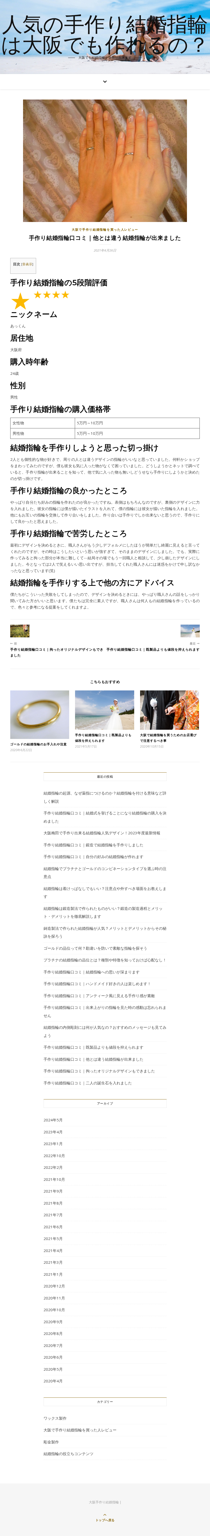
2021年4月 (53, 1250)
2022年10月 (54, 1155)
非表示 (27, 264)
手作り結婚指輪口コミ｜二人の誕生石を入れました (88, 1082)
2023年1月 (53, 1143)
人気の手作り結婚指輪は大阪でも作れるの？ (105, 33)
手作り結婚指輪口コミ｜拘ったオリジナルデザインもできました (99, 1070)
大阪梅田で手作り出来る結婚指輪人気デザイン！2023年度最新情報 (102, 832)
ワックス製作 (55, 1418)
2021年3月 (53, 1262)
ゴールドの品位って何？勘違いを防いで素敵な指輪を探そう (95, 948)
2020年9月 (53, 1321)
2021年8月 (53, 1203)
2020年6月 (53, 1357)
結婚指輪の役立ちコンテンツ (68, 1453)
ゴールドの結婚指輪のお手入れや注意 (38, 744)
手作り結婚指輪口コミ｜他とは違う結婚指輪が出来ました (93, 1059)
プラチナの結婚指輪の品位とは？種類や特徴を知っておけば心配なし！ (105, 959)
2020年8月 (53, 1333)
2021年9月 (53, 1191)
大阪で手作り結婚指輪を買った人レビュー (105, 229)
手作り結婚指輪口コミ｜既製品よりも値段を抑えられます (93, 1047)
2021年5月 (53, 1238)
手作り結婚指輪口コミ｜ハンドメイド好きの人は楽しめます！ (97, 983)
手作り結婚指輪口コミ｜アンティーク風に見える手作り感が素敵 (99, 995)
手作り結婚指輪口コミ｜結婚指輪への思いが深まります (92, 971)
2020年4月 (53, 1380)
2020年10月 (54, 1309)
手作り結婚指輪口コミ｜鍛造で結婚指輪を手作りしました (93, 844)
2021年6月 (53, 1226)
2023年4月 (53, 1131)
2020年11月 (54, 1297)
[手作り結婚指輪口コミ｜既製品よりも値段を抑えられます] (190, 631)
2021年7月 (53, 1214)
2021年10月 (54, 1179)
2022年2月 (53, 1167)
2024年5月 (53, 1119)
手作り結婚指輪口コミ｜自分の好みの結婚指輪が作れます (93, 856)
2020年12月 (54, 1286)
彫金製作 (51, 1441)
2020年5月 (53, 1369)
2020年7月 (53, 1345)
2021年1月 (53, 1274)
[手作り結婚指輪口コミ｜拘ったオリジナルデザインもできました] (19, 631)
